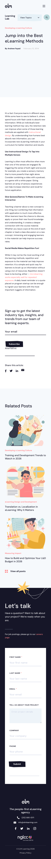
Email (13, 689)
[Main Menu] (44, 5)
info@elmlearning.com (27, 822)
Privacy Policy (25, 853)
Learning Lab (10, 17)
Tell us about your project (24, 705)
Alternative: (11, 348)
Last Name (15, 673)
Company (14, 730)
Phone (12, 746)
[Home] (9, 6)
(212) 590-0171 (28, 818)
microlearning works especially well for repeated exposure (23, 277)
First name (15, 657)
